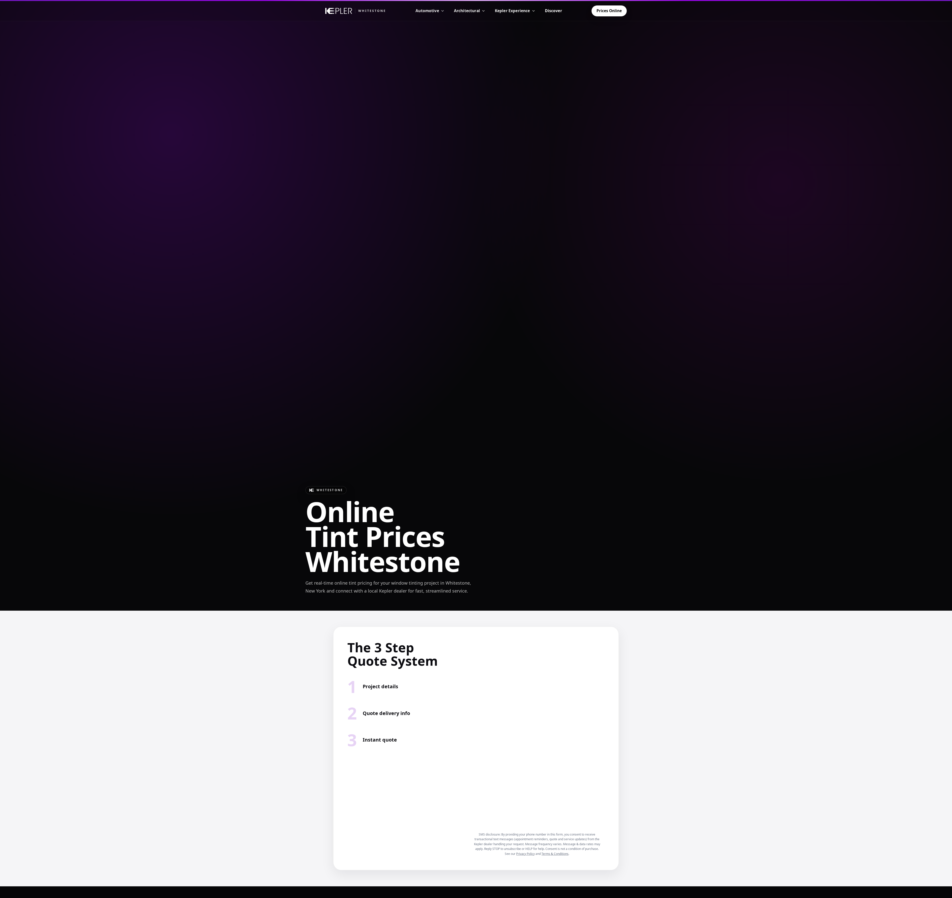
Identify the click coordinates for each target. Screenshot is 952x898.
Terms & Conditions (554, 854)
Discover (553, 10)
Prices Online (609, 10)
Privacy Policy (525, 854)
